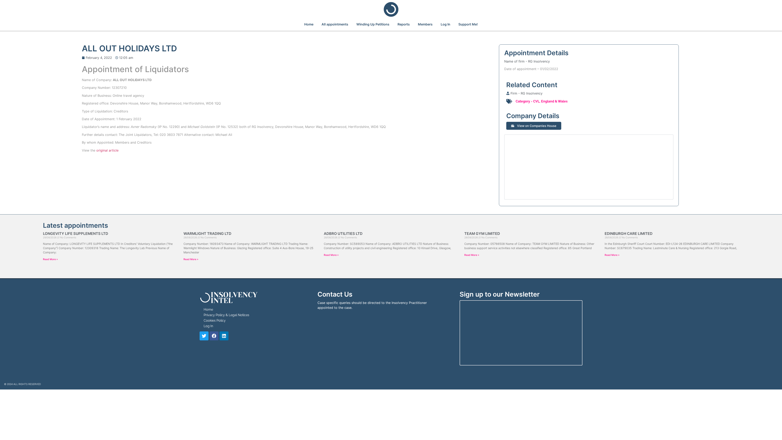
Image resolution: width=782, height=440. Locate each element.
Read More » (50, 259)
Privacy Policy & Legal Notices (226, 315)
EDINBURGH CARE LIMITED (628, 233)
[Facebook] (214, 335)
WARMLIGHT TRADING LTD (207, 233)
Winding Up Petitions (372, 24)
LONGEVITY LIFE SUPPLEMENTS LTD (75, 233)
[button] (533, 126)
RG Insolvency (539, 61)
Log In (445, 24)
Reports (404, 24)
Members (425, 24)
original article (107, 150)
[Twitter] (204, 335)
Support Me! (468, 24)
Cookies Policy (215, 320)
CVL (536, 101)
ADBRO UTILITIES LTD (343, 233)
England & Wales (554, 101)
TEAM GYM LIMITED (482, 233)
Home (308, 24)
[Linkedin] (224, 335)
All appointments (335, 24)
